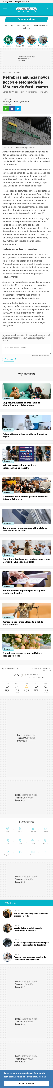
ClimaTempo (46, 670)
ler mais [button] (42, 1077)
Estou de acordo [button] (26, 1083)
